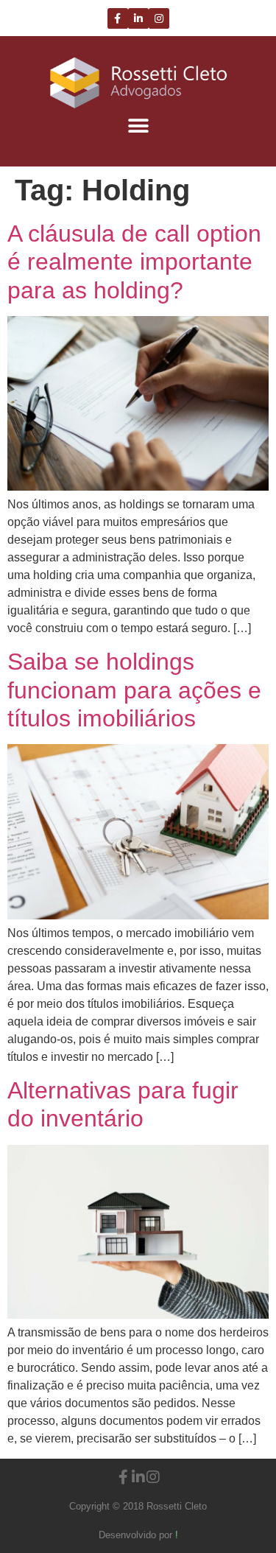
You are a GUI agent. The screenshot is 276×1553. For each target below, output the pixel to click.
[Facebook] (117, 18)
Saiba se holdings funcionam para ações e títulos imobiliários (134, 690)
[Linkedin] (138, 18)
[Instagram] (159, 18)
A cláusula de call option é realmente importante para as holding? (134, 262)
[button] (138, 125)
